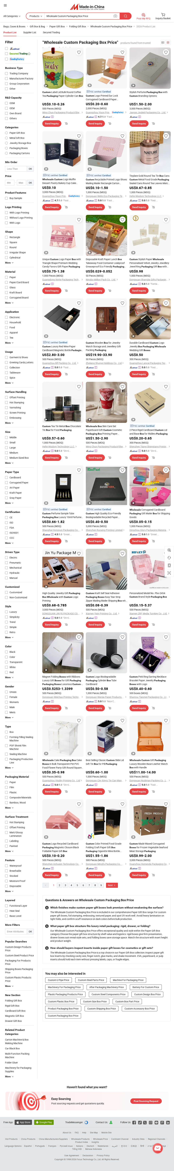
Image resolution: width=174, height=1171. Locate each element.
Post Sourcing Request (146, 1101)
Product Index (81, 1142)
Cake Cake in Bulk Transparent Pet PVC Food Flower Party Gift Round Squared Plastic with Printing (62, 763)
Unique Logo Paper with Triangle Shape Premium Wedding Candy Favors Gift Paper (61, 263)
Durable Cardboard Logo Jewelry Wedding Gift (147, 346)
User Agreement (71, 1155)
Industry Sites (138, 1139)
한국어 (124, 1146)
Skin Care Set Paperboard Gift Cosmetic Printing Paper (104, 430)
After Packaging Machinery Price (106, 987)
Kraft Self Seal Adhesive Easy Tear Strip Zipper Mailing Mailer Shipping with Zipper (106, 597)
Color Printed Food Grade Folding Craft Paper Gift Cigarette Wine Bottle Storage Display (103, 847)
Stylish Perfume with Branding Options (148, 93)
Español (28, 1146)
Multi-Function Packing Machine (17, 1055)
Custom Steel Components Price (108, 994)
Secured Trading (51, 32)
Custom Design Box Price (147, 994)
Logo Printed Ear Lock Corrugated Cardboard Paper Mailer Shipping (102, 97)
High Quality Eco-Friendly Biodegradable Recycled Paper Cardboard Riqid (103, 515)
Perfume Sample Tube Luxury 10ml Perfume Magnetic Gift (61, 515)
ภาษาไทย (152, 1146)
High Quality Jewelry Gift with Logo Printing (61, 597)
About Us (67, 1132)
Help (84, 1132)
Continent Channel (119, 1139)
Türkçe (163, 1146)
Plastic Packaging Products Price (65, 994)
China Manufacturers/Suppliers (53, 1139)
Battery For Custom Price (146, 987)
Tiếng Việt (77, 1149)
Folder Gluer (11, 1062)
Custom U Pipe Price (58, 980)
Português (40, 1146)
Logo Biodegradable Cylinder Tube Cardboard (101, 680)
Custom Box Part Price (127, 1001)
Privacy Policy (103, 1155)
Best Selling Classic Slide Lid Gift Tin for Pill (105, 761)
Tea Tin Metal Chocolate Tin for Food (61, 428)
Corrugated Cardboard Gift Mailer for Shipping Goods (149, 513)
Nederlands (103, 1146)
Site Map (94, 1132)
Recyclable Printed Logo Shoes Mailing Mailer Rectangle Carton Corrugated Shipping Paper (106, 181)
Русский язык (66, 1146)
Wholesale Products (80, 1139)
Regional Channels (156, 1139)
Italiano (79, 1146)
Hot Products (11, 1139)
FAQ (77, 1132)
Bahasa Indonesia (93, 1149)
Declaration (88, 1155)
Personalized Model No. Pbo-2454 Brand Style (148, 595)
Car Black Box (12, 1048)
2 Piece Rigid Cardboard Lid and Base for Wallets (148, 431)
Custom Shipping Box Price (101, 1008)
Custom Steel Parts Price (91, 980)
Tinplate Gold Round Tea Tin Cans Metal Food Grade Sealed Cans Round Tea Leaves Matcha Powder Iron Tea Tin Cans (150, 179)
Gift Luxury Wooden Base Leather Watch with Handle (148, 763)
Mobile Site (106, 1132)
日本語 (134, 1146)
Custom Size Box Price (95, 1001)
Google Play (44, 1122)
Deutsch (90, 1146)
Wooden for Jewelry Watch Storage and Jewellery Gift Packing (103, 346)
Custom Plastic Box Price (61, 1001)
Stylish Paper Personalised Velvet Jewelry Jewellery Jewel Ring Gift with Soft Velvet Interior (149, 263)
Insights (95, 1142)
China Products (28, 1139)
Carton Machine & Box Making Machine (17, 1041)
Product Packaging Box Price (63, 1008)
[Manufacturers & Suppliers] (87, 6)
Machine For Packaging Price (128, 980)
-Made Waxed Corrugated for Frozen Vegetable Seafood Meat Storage (148, 847)
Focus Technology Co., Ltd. (89, 1159)
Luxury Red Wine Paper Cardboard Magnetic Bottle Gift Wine (62, 348)
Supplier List (29, 32)
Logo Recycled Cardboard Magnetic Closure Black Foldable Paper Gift (60, 847)
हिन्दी (142, 1146)
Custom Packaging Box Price (63, 1015)
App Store (23, 1122)
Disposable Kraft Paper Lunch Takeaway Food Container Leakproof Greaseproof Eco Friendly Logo (105, 263)
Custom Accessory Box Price (140, 1008)
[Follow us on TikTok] (140, 1122)
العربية (114, 1146)
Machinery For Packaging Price (64, 987)
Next (110, 885)
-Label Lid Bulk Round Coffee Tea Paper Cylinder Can (62, 93)
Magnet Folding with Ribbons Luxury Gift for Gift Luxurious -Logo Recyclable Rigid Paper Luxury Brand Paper (61, 680)
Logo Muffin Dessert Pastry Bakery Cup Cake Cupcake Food (59, 181)
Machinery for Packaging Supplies (18, 1069)
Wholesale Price (100, 1139)
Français (52, 1146)
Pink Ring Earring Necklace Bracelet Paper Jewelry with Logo (147, 680)
